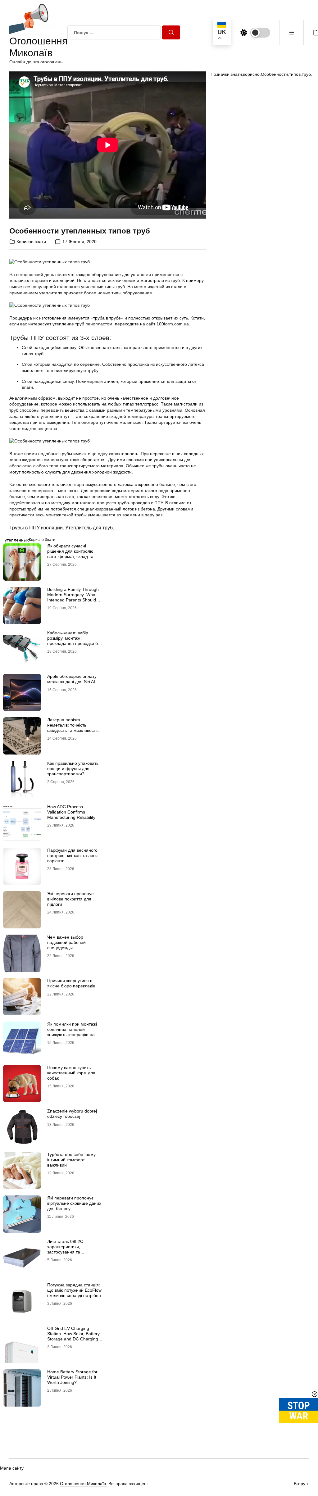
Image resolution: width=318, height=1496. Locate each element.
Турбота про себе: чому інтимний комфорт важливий (71, 1159)
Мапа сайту (12, 1468)
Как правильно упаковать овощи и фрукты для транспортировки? (72, 768)
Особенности (274, 74)
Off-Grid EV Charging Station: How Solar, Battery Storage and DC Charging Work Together (73, 1336)
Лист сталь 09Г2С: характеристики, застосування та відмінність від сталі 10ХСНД (67, 1252)
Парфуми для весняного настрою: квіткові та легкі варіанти (72, 855)
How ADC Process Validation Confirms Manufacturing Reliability (71, 812)
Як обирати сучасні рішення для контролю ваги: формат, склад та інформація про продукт (72, 553)
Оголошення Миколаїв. (83, 1483)
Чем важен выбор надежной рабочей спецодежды (66, 942)
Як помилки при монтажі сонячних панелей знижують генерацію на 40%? (72, 1032)
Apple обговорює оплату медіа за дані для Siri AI (72, 679)
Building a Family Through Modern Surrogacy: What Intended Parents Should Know (73, 597)
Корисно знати (31, 241)
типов (295, 74)
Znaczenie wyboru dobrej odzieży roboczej (72, 1113)
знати (236, 74)
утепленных (17, 539)
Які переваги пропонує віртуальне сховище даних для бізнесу (74, 1203)
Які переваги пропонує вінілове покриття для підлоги (70, 899)
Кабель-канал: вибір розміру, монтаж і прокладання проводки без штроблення (74, 640)
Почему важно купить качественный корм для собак (71, 1073)
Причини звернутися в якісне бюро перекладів (71, 983)
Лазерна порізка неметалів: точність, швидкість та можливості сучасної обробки (72, 727)
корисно (251, 74)
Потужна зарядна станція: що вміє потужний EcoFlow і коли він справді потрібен (74, 1290)
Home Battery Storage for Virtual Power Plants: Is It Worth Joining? (72, 1377)
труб (306, 74)
